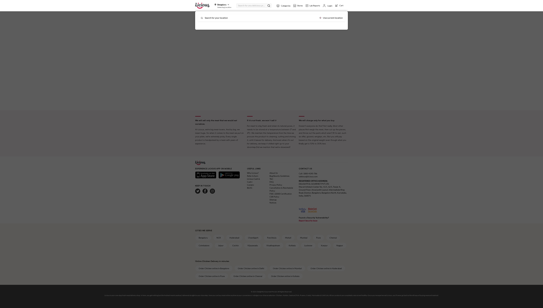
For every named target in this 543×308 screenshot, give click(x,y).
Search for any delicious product (252, 5)
